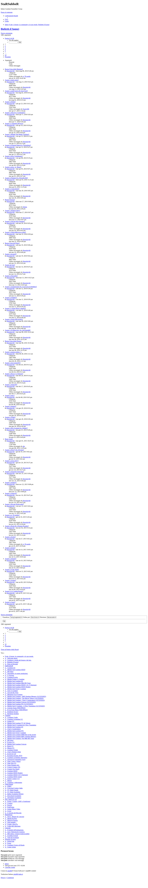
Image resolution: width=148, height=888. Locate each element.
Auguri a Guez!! (10, 602)
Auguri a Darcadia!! (11, 276)
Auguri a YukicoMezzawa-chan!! (15, 232)
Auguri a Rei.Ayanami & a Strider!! (16, 428)
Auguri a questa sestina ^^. (13, 352)
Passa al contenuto (6, 12)
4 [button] (5, 49)
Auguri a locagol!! (11, 254)
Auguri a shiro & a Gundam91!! (15, 113)
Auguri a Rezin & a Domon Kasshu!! (17, 526)
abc (24, 446)
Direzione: (43, 617)
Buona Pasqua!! (10, 200)
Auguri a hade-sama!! (12, 80)
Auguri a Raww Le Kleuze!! (14, 374)
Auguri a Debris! (10, 102)
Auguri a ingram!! (10, 559)
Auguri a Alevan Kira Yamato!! (15, 221)
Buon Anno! (9, 439)
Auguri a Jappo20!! (11, 384)
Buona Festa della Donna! (13, 341)
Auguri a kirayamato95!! (13, 363)
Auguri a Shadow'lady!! (12, 210)
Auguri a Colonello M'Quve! (14, 123)
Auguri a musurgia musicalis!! (14, 472)
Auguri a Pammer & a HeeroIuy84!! (16, 178)
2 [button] (5, 46)
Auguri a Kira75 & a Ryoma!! (14, 450)
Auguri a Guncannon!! (12, 189)
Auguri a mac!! (9, 395)
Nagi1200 (26, 109)
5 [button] (5, 51)
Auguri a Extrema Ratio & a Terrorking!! (18, 145)
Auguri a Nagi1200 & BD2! (14, 319)
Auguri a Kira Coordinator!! (14, 156)
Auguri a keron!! (10, 548)
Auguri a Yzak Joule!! (12, 569)
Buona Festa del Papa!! (12, 243)
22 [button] (5, 55)
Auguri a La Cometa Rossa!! (14, 591)
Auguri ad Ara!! (10, 265)
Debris (25, 207)
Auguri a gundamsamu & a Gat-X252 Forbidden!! (21, 287)
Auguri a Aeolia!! (10, 580)
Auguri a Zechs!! (10, 537)
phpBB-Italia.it (18, 874)
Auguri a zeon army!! (12, 461)
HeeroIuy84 (10, 71)
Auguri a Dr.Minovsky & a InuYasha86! (18, 330)
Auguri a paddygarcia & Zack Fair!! (16, 91)
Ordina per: (27, 617)
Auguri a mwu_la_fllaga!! (13, 167)
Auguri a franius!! (10, 406)
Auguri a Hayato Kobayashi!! (14, 504)
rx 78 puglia (26, 76)
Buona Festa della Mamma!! (14, 69)
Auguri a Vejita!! (10, 417)
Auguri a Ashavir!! (11, 493)
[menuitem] (6, 19)
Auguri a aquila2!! (11, 482)
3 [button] (5, 48)
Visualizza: (6, 617)
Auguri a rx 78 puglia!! (12, 515)
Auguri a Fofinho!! (11, 297)
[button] (9, 38)
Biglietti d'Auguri (10, 29)
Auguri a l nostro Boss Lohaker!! (15, 308)
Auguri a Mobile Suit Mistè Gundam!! (17, 134)
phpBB (9, 871)
